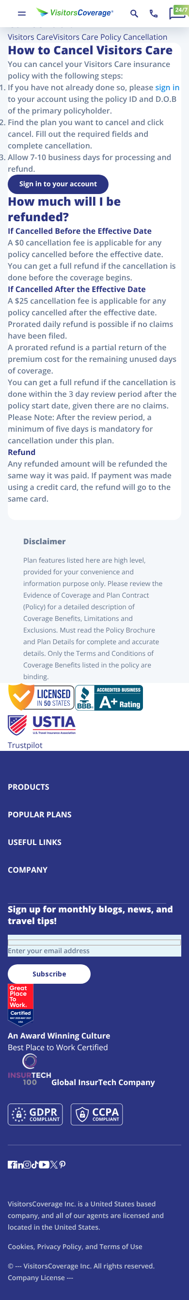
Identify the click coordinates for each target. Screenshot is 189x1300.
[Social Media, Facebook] (12, 1165)
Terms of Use (120, 1246)
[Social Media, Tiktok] (35, 1165)
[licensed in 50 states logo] (41, 707)
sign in (168, 87)
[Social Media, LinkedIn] (19, 1165)
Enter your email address (49, 951)
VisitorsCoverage (50, 1266)
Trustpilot (25, 745)
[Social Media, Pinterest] (62, 1165)
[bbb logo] (109, 707)
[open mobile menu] (22, 13)
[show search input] (134, 13)
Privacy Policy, (60, 1246)
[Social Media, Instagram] (27, 1165)
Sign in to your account (58, 184)
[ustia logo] (42, 733)
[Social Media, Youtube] (44, 1165)
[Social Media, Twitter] (53, 1165)
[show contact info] (153, 13)
